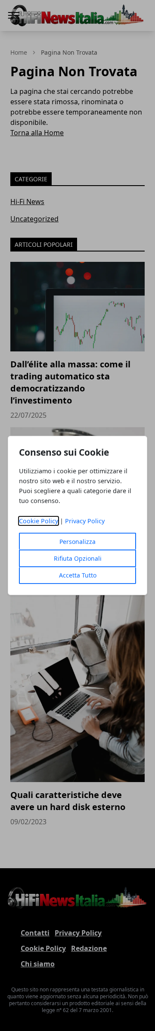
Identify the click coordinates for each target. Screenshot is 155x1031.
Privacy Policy (85, 521)
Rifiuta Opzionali (78, 558)
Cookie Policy (38, 521)
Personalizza (77, 541)
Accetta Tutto (77, 575)
